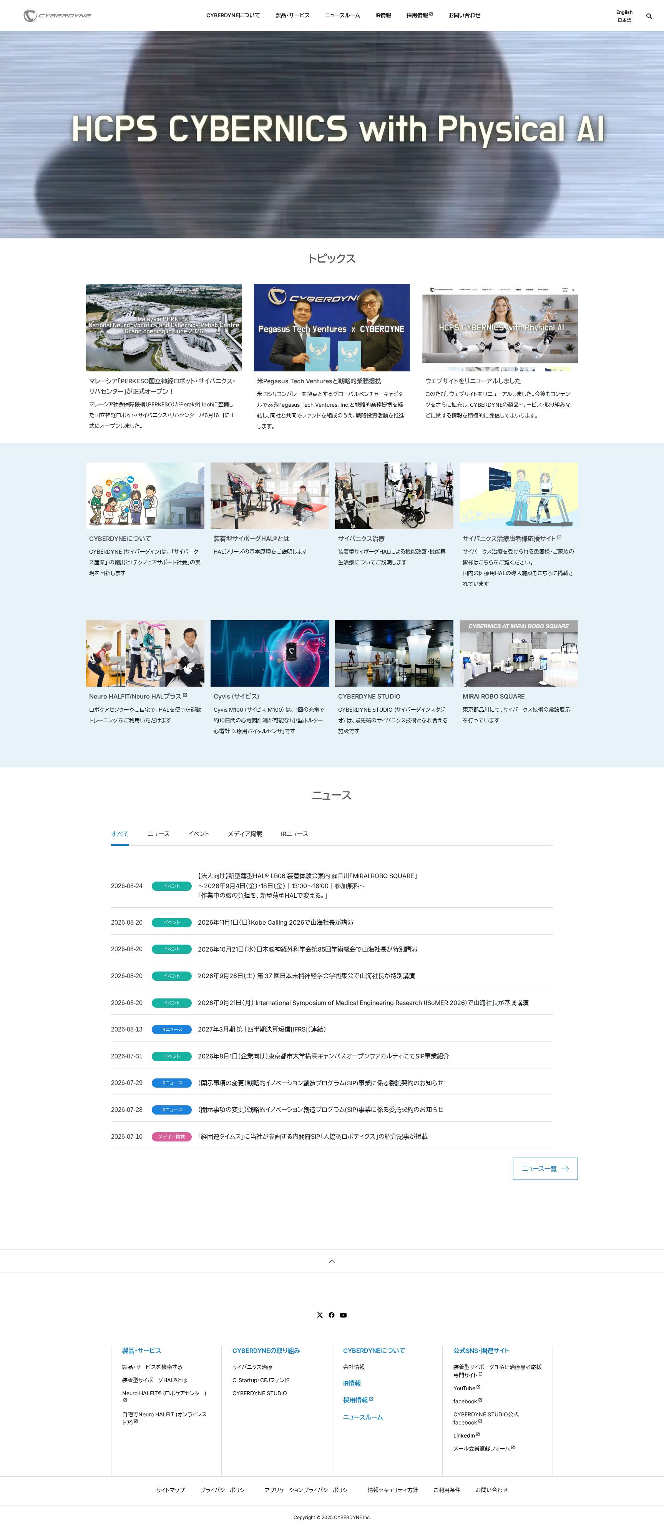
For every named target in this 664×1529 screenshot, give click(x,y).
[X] (320, 1315)
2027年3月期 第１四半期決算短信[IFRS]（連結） (262, 1029)
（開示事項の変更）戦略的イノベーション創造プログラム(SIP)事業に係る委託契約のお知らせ (321, 1083)
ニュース (159, 834)
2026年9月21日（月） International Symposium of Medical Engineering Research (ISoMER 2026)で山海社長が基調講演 (363, 1003)
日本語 (624, 20)
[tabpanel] (332, 134)
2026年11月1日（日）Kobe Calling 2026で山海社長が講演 (276, 922)
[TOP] (332, 1261)
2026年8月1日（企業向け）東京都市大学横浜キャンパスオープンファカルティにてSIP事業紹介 (323, 1056)
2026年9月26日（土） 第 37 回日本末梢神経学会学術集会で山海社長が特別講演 (306, 976)
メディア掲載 (245, 834)
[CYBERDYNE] (57, 15)
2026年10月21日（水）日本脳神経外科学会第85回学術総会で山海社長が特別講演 (307, 949)
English (624, 12)
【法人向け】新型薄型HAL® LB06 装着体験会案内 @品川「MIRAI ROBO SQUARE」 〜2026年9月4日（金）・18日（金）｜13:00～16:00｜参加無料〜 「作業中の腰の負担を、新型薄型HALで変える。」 (307, 885)
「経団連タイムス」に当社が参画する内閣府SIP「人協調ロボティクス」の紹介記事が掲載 (313, 1136)
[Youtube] (343, 1315)
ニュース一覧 (539, 1169)
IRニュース (295, 834)
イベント (198, 834)
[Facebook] (332, 1315)
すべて (120, 834)
